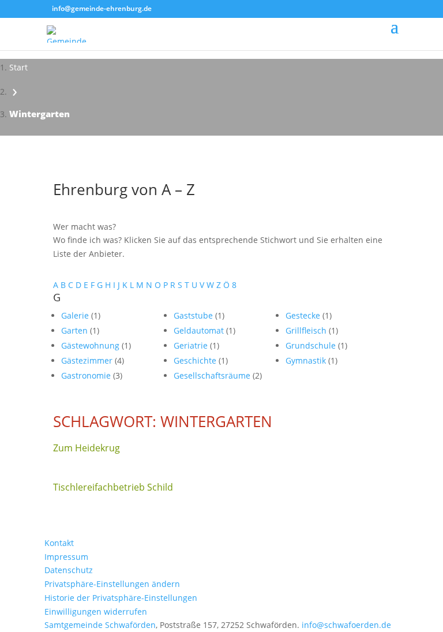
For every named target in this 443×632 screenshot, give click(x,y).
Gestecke (304, 315)
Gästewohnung (91, 345)
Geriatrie (192, 345)
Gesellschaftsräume (213, 375)
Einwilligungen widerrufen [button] (95, 611)
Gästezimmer (88, 360)
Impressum (66, 556)
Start (18, 67)
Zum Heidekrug (86, 448)
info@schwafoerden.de (346, 624)
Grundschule (312, 345)
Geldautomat (200, 330)
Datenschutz (68, 569)
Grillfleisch (307, 330)
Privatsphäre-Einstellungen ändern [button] (112, 583)
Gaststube (194, 315)
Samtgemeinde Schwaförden (100, 624)
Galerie (76, 315)
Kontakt (59, 542)
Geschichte (196, 360)
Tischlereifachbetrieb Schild (113, 487)
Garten (75, 330)
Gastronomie (87, 375)
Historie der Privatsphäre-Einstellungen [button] (120, 597)
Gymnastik (307, 360)
